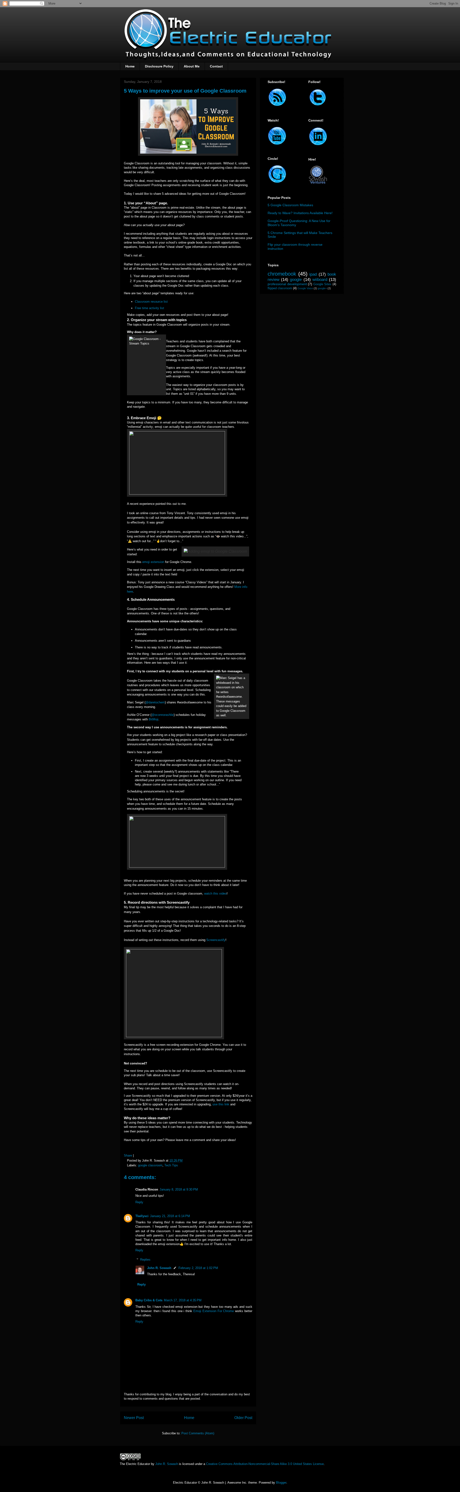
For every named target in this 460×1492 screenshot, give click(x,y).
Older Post (243, 1418)
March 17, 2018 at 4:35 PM (182, 1300)
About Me (192, 66)
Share (128, 1155)
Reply (139, 1202)
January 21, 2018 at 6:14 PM (170, 1216)
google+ (322, 288)
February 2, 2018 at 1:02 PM (198, 1268)
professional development (287, 284)
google (296, 279)
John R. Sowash (159, 1268)
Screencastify (215, 940)
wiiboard (319, 279)
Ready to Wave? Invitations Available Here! (300, 213)
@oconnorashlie (162, 715)
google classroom (150, 1165)
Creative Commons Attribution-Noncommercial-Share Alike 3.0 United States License (265, 1464)
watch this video (215, 893)
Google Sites (322, 284)
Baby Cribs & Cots (148, 1300)
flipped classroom (280, 288)
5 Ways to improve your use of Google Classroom (185, 91)
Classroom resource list (151, 301)
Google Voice (305, 288)
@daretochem (155, 702)
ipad (313, 274)
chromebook (282, 274)
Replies (145, 1259)
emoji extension (153, 562)
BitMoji (153, 719)
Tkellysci (142, 1216)
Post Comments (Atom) (197, 1433)
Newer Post (134, 1418)
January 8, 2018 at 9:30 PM (179, 1189)
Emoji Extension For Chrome (213, 1311)
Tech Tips (171, 1165)
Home (130, 66)
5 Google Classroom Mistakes (290, 205)
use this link (221, 1104)
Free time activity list (150, 308)
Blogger (281, 1482)
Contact (216, 66)
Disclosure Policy (159, 66)
